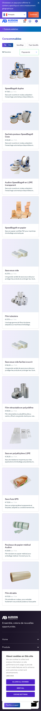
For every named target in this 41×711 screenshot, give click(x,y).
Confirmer (33, 15)
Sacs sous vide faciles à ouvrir (19, 362)
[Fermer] (38, 3)
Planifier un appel (12, 705)
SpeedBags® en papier (15, 227)
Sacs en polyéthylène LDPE (17, 453)
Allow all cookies (20, 682)
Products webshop (11, 29)
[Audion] (10, 21)
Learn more (10, 676)
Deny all (20, 688)
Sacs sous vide (12, 270)
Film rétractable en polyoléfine (19, 407)
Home (5, 639)
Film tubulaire (11, 316)
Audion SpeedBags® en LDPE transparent (19, 183)
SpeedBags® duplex (14, 88)
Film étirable (11, 593)
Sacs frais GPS (11, 499)
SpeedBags (20, 45)
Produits (6, 647)
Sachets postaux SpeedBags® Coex (19, 135)
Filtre (9, 45)
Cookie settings (20, 694)
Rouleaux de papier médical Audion (18, 546)
